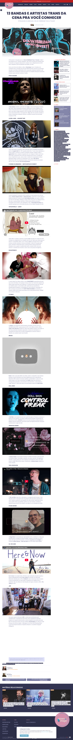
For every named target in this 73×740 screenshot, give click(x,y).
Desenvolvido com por (64, 737)
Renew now (39, 1)
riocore (61, 156)
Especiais (5, 724)
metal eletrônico (66, 144)
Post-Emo (66, 150)
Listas (27, 9)
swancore (66, 158)
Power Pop (62, 153)
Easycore (67, 133)
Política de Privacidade (44, 731)
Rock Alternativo (6, 664)
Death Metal (62, 132)
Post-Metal (62, 152)
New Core (63, 147)
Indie (61, 140)
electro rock (57, 134)
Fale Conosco (31, 722)
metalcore (56, 146)
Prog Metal (67, 153)
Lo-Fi (59, 141)
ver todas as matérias (14, 669)
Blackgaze (62, 131)
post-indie (56, 152)
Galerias (5, 731)
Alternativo (56, 131)
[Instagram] (65, 4)
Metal (27, 663)
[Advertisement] (62, 192)
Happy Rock (66, 137)
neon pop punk (57, 147)
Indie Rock (66, 140)
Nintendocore (57, 149)
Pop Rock (61, 150)
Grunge (61, 137)
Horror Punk (56, 140)
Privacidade (18, 727)
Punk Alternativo (66, 155)
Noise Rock (63, 149)
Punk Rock (56, 156)
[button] (5, 708)
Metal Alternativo (58, 144)
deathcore (56, 133)
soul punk (61, 158)
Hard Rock (56, 138)
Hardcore (14, 663)
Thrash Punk (56, 161)
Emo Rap (56, 135)
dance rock (56, 132)
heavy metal (66, 139)
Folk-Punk (9, 663)
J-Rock (55, 141)
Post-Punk (68, 152)
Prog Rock (56, 155)
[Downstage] (63, 719)
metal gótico (57, 145)
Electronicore (64, 134)
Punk (42, 663)
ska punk (13, 664)
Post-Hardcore (64, 151)
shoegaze (64, 157)
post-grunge (57, 151)
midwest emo (32, 663)
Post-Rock (56, 153)
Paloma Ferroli (10, 737)
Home (24, 9)
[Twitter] (64, 4)
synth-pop (56, 159)
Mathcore (56, 143)
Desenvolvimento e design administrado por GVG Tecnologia (60, 738)
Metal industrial (64, 145)
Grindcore (56, 137)
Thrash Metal (62, 159)
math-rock (64, 141)
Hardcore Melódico (21, 663)
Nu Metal (68, 149)
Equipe (16, 724)
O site (16, 722)
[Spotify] (67, 4)
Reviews (5, 727)
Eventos (5, 733)
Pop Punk (37, 663)
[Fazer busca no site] (70, 4)
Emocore (60, 135)
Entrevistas (6, 722)
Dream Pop (62, 133)
